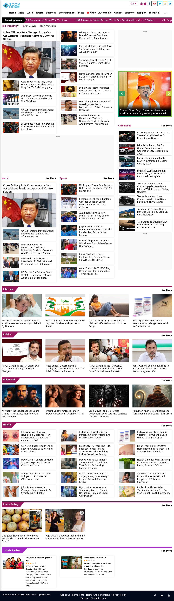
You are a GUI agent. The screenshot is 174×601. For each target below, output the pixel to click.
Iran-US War (29, 25)
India (21, 12)
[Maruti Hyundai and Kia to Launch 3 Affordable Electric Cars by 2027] (127, 162)
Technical (154, 12)
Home (12, 12)
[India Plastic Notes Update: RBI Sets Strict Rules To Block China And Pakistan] (69, 91)
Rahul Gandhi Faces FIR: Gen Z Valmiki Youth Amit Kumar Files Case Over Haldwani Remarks (106, 368)
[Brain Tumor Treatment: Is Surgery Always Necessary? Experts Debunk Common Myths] (69, 477)
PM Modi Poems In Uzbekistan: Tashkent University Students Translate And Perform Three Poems (95, 119)
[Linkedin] (170, 3)
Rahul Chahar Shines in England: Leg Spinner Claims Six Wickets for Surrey (94, 257)
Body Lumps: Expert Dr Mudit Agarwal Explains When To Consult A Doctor (37, 462)
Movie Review (12, 550)
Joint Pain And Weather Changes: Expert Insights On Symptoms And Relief (36, 490)
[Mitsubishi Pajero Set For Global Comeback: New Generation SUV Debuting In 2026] (127, 149)
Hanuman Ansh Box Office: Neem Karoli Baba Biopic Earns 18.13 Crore (152, 412)
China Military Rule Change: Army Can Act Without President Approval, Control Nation (28, 36)
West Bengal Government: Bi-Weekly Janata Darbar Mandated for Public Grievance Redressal (95, 105)
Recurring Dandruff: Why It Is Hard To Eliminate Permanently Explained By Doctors (21, 323)
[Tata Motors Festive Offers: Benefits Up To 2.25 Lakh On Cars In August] (127, 213)
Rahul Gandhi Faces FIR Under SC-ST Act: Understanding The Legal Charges (95, 76)
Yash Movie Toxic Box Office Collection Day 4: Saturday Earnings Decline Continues (108, 413)
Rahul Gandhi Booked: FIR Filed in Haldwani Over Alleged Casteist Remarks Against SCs (150, 368)
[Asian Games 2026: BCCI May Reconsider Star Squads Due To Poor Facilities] (69, 272)
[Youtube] (154, 3)
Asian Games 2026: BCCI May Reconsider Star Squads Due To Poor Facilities (95, 271)
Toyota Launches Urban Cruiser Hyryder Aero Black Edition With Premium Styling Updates (153, 187)
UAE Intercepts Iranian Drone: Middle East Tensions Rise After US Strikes (87, 20)
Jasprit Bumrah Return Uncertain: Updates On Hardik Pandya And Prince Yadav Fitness (95, 230)
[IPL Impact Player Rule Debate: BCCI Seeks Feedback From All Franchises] (11, 127)
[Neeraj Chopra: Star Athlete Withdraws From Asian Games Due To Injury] (69, 244)
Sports (39, 12)
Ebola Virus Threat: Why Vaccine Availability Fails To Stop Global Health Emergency (153, 490)
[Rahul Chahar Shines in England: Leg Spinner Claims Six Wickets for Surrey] (69, 258)
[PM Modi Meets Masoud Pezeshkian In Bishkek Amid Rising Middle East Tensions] (11, 262)
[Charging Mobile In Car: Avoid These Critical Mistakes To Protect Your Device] (127, 136)
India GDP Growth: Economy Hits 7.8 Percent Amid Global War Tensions (36, 98)
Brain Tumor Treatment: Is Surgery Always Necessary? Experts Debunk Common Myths (93, 477)
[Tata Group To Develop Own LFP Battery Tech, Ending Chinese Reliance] (127, 225)
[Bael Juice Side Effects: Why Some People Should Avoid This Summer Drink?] (22, 520)
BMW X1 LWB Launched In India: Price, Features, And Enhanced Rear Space (151, 173)
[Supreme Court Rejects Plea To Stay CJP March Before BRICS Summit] (69, 64)
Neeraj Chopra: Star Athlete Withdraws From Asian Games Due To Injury (95, 243)
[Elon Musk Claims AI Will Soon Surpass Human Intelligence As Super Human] (69, 50)
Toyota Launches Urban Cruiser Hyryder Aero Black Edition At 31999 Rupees (151, 199)
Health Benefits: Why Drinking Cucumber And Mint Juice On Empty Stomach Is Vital (153, 462)
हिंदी (132, 3)
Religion (141, 12)
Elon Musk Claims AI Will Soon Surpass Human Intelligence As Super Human (95, 49)
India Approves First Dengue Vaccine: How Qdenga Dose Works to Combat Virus (151, 323)
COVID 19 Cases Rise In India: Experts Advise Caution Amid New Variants (37, 448)
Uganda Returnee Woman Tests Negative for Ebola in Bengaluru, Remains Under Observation (93, 491)
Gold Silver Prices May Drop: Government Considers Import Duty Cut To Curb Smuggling (37, 84)
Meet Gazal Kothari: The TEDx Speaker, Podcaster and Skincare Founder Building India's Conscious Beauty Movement (95, 450)
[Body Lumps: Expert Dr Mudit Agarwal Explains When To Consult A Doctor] (11, 463)
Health (7, 424)
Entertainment (67, 12)
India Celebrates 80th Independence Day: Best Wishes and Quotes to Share (65, 323)
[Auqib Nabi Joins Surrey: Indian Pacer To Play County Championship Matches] (69, 216)
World (30, 12)
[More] (166, 12)
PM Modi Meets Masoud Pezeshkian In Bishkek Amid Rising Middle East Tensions (36, 261)
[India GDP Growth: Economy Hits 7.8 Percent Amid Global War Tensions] (11, 99)
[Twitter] (159, 3)
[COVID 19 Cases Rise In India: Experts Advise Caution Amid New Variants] (11, 449)
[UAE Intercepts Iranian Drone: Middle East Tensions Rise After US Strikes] (11, 113)
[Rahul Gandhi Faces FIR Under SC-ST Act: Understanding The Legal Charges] (69, 77)
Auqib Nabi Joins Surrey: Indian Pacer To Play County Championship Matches (94, 215)
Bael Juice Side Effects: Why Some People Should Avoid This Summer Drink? (20, 538)
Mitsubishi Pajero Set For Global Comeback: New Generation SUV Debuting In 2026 (152, 149)
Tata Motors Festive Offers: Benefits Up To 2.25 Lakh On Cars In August (152, 211)
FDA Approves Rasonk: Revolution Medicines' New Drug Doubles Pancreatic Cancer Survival (35, 436)
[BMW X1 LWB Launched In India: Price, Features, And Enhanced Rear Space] (127, 174)
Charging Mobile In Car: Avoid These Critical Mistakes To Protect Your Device (153, 135)
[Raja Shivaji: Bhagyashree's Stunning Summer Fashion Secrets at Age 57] (65, 520)
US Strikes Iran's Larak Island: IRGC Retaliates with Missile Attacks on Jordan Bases (37, 275)
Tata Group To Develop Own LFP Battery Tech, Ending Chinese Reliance (152, 224)
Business (51, 12)
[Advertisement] (58, 155)
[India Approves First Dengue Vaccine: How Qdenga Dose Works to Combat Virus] (152, 305)
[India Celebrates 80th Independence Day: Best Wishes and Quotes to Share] (65, 305)
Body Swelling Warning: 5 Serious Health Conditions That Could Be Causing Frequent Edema (93, 463)
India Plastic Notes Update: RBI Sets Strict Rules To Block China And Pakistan (95, 90)
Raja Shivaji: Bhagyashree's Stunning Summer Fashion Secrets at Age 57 (65, 537)
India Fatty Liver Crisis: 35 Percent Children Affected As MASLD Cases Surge (107, 323)
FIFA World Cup (48, 25)
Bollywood (9, 379)
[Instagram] (165, 3)
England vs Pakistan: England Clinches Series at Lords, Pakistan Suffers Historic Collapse (95, 203)
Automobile (105, 12)
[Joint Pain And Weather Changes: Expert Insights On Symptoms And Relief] (11, 491)
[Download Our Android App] (141, 3)
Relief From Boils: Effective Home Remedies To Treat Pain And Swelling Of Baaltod (153, 448)
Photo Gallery (11, 504)
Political (7, 334)
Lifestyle (130, 12)
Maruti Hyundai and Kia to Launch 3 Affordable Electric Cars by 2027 (152, 160)
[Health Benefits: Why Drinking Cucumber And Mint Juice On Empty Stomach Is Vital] (127, 463)
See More (50, 178)
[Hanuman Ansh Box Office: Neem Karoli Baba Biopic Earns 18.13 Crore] (152, 395)
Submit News (98, 598)
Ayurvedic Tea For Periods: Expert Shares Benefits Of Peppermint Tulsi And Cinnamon (151, 477)
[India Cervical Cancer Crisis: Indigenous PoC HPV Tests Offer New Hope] (11, 477)
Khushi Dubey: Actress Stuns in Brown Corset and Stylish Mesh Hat (64, 412)
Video (92, 12)
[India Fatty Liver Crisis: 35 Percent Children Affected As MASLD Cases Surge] (109, 305)
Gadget (118, 12)
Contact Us (78, 594)
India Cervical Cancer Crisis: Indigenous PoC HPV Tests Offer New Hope (36, 476)
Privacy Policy (119, 594)
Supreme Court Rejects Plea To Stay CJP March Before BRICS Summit (95, 63)
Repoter (85, 598)
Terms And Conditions (98, 594)
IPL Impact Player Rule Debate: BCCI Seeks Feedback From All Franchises (38, 126)
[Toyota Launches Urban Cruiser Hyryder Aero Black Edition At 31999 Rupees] (127, 200)
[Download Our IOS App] (145, 3)
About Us (65, 594)
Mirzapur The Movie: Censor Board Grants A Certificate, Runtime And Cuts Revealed (94, 35)
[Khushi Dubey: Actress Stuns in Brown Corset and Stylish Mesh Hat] (65, 395)
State (81, 12)
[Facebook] (149, 3)
